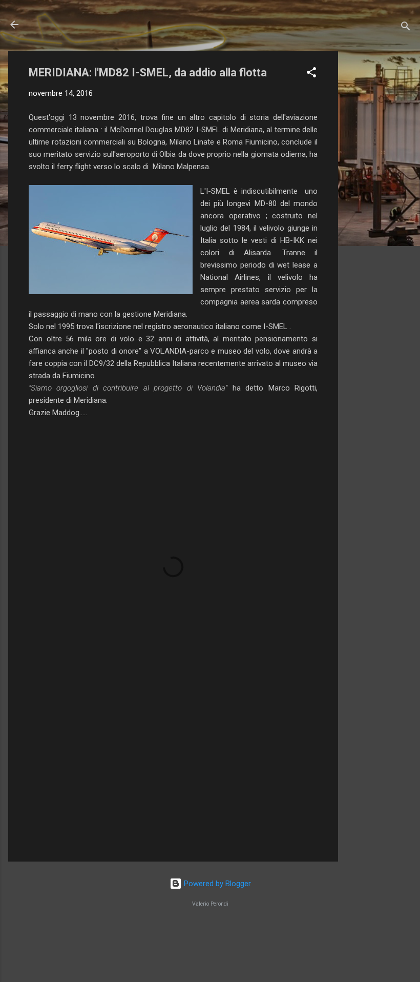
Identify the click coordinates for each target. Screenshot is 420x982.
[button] (311, 74)
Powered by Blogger (216, 883)
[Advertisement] (379, 204)
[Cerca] (406, 28)
